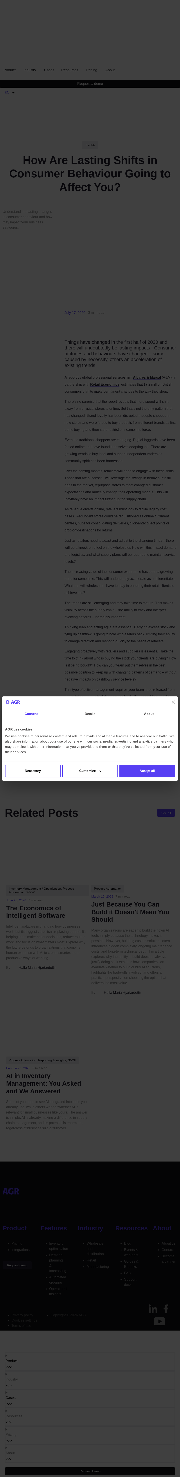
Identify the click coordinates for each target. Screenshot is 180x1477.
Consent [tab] (31, 714)
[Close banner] (173, 702)
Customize (87, 771)
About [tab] (149, 714)
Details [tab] (90, 714)
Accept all (147, 771)
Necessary (33, 771)
